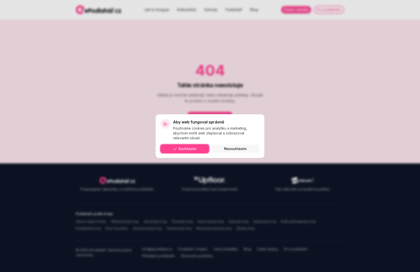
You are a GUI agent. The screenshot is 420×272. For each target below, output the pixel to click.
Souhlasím (187, 149)
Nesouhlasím (235, 149)
